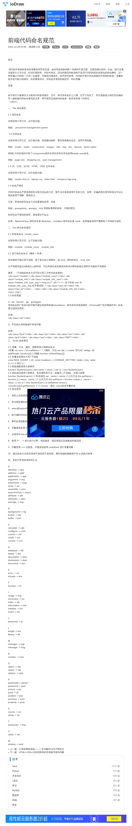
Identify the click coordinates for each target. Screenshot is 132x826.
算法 (14, 785)
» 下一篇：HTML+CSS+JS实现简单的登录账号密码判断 (36, 752)
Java (14, 766)
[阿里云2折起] (56, 18)
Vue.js (56, 47)
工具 (127, 4)
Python (15, 771)
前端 (88, 47)
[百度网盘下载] (16, 18)
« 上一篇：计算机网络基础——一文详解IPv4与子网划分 (36, 749)
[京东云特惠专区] (96, 18)
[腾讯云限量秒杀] (36, 18)
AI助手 (97, 4)
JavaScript (77, 47)
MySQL (16, 790)
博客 (117, 4)
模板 (108, 4)
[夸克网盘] (116, 18)
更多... (15, 805)
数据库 (15, 795)
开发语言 (16, 776)
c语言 (15, 780)
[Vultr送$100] (76, 18)
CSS (65, 47)
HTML (46, 47)
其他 (97, 47)
